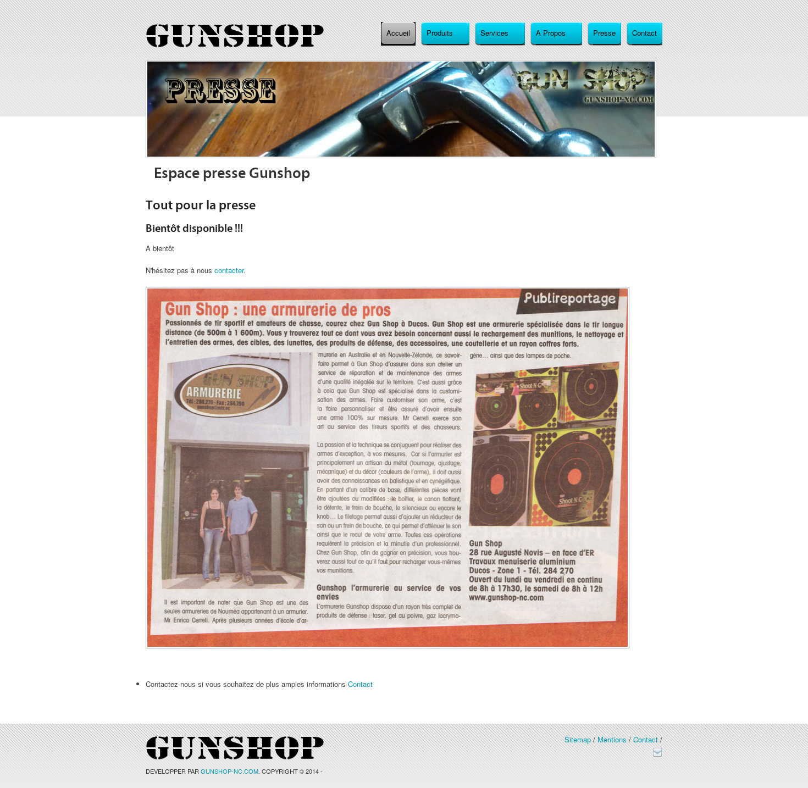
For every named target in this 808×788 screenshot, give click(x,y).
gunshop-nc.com (229, 771)
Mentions (612, 739)
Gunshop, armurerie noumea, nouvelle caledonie (235, 36)
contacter (228, 270)
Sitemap (578, 739)
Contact (360, 684)
